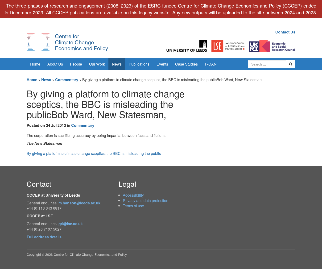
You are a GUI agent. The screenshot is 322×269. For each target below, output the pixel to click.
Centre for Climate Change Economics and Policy (81, 42)
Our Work (97, 64)
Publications (139, 64)
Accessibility (133, 195)
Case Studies (186, 64)
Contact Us (285, 32)
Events (162, 64)
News (117, 64)
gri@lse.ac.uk (70, 223)
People (76, 64)
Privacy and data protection (145, 200)
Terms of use (133, 205)
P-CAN (211, 64)
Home (35, 64)
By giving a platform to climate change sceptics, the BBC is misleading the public (94, 153)
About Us (55, 64)
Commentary (66, 79)
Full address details (44, 237)
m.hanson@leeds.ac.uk (79, 203)
